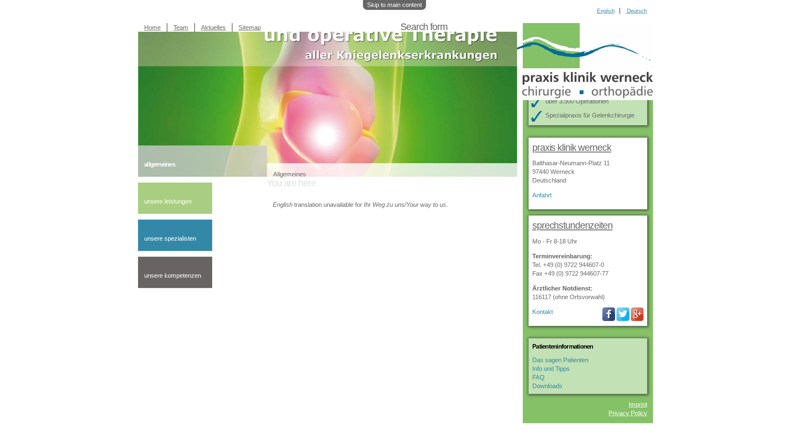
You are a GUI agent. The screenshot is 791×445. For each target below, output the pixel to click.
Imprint (638, 404)
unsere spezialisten (170, 238)
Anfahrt (542, 195)
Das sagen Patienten (560, 359)
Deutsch (636, 11)
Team (180, 27)
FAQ (538, 377)
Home (152, 27)
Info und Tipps (551, 368)
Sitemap (250, 27)
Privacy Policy (627, 413)
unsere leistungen (168, 201)
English (606, 11)
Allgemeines (289, 174)
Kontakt (542, 311)
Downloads (547, 385)
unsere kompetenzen (172, 275)
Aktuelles (213, 27)
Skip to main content (394, 4)
